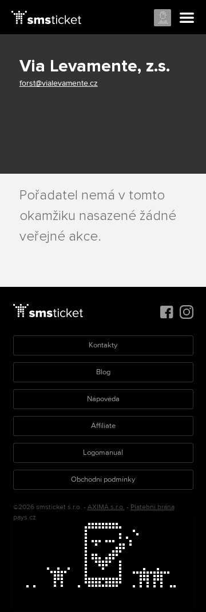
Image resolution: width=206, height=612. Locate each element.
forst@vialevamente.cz (58, 83)
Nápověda (103, 398)
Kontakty (103, 345)
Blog (103, 372)
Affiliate (103, 425)
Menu (187, 18)
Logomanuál (103, 452)
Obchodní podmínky (103, 479)
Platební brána (152, 507)
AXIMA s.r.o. (106, 507)
